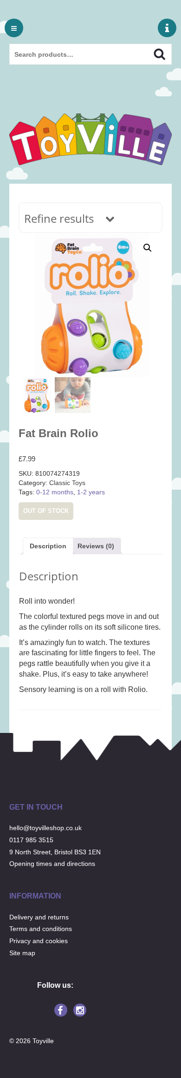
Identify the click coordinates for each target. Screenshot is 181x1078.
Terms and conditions (40, 928)
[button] (147, 248)
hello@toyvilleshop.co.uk (45, 828)
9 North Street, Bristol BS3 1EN (55, 852)
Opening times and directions (52, 863)
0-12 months (54, 492)
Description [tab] (48, 546)
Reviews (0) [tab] (96, 546)
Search (151, 53)
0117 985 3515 (31, 840)
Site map (22, 953)
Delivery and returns (39, 917)
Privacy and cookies (38, 941)
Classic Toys (67, 482)
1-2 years (91, 492)
